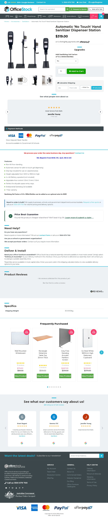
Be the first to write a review (54, 283)
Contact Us (41, 2)
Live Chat (82, 2)
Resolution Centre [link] (53, 475)
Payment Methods (15, 129)
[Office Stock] (18, 9)
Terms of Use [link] (92, 482)
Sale (96, 16)
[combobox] (51, 9)
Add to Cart (77, 71)
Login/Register (96, 2)
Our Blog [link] (70, 481)
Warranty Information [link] (91, 478)
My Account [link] (51, 469)
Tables (44, 16)
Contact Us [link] (71, 469)
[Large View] (9, 80)
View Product (20, 376)
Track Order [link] (51, 472)
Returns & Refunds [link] (94, 474)
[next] (102, 352)
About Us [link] (70, 472)
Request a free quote (91, 202)
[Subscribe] (101, 456)
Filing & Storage (31, 16)
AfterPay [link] (50, 478)
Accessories (85, 16)
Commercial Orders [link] (74, 475)
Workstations (57, 16)
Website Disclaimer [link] (74, 478)
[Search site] (67, 9)
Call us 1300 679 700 (17, 483)
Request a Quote (79, 9)
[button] (54, 283)
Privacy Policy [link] (92, 485)
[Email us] (6, 488)
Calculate (98, 88)
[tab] (54, 128)
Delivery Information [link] (91, 470)
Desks (11, 16)
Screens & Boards (71, 16)
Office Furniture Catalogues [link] (73, 485)
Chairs (20, 16)
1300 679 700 (68, 2)
